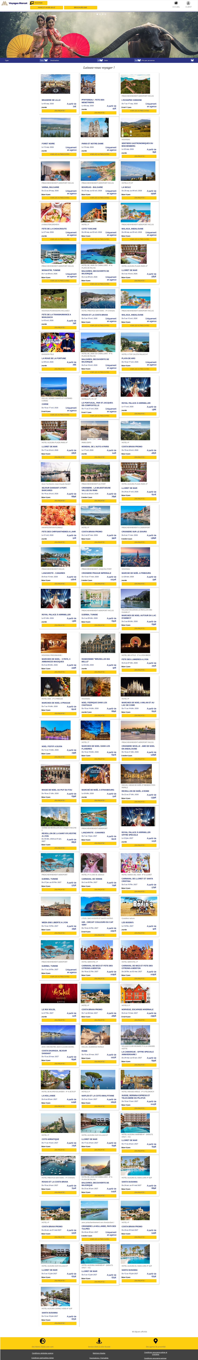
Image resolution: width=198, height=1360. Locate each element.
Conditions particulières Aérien (42, 1358)
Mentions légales (99, 1353)
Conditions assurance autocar (155, 1358)
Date (106, 60)
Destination (54, 60)
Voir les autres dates (139, 111)
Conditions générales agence (42, 1353)
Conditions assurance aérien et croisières (155, 1353)
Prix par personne (148, 60)
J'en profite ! (59, 111)
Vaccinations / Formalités (98, 1358)
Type (7, 60)
